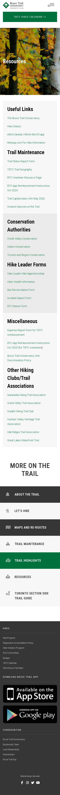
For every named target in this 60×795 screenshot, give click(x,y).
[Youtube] (37, 783)
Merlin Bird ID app (34, 134)
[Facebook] (22, 783)
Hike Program (9, 638)
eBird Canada (14, 134)
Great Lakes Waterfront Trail (23, 440)
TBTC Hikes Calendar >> (30, 17)
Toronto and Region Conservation (26, 254)
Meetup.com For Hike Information (26, 142)
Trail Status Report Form (21, 161)
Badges (6, 658)
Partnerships (8, 754)
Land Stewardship (11, 749)
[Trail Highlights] (8, 560)
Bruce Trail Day (9, 759)
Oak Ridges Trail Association (23, 432)
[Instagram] (27, 783)
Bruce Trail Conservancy (14, 739)
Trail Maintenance (29, 544)
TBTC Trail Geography (19, 169)
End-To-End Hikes (11, 653)
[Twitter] (32, 783)
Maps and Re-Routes (30, 527)
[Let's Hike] (7, 510)
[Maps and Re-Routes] (8, 527)
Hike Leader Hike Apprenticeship (25, 273)
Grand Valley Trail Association (24, 403)
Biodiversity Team (11, 744)
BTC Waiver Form (17, 306)
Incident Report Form (19, 298)
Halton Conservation (18, 246)
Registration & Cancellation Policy (18, 643)
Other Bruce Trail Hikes (13, 668)
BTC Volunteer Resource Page (24, 177)
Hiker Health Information (21, 281)
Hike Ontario (14, 126)
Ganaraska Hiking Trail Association (26, 394)
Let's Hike (22, 511)
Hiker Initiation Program (13, 648)
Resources (23, 577)
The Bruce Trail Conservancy (23, 118)
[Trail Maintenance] (8, 543)
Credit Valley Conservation (22, 238)
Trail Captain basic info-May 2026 (26, 198)
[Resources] (8, 576)
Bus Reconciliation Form (21, 289)
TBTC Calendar (10, 663)
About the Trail (27, 494)
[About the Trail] (7, 494)
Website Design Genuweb (30, 776)
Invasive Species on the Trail (23, 206)
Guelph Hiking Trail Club (20, 411)
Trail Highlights (28, 560)
